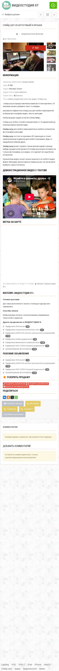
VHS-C (22, 664)
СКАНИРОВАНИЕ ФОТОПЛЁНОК (18, 349)
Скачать (19, 96)
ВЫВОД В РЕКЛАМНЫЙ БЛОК (16, 387)
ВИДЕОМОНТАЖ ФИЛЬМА (32, 34)
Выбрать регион (12, 14)
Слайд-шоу (42, 99)
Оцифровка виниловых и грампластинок (22, 342)
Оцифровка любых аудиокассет (18, 339)
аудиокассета (30, 669)
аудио (34, 99)
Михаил (40, 284)
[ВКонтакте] (4, 397)
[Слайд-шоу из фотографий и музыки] (23, 57)
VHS (14, 664)
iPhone (38, 664)
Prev (6, 57)
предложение (28, 82)
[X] (12, 397)
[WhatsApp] (16, 397)
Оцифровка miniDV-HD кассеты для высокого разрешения (30, 333)
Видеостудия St (24, 293)
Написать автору (14, 403)
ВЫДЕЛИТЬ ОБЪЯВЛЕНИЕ (15, 384)
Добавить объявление (53, 5)
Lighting (5, 664)
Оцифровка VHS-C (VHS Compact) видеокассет (25, 346)
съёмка (10, 99)
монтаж (27, 99)
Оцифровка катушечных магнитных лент (22, 330)
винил (42, 669)
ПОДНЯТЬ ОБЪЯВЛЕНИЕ (38, 384)
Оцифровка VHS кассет (15, 326)
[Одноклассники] (8, 397)
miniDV (47, 664)
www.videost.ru (21, 92)
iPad (30, 664)
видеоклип (18, 99)
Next (40, 57)
